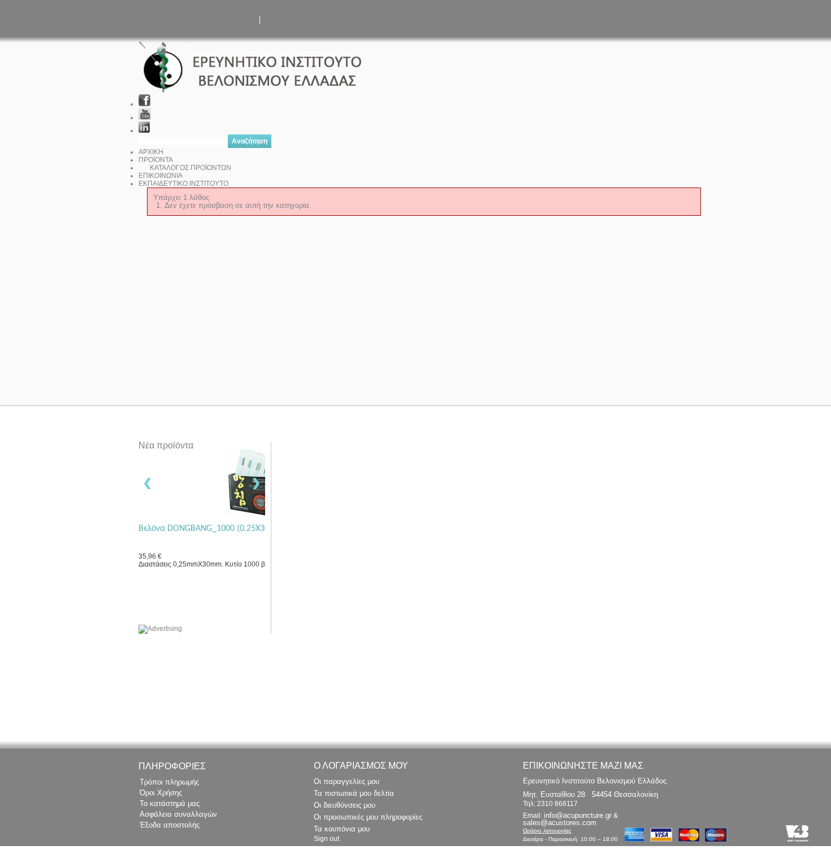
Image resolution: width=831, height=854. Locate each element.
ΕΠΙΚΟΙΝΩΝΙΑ (160, 176)
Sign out (326, 839)
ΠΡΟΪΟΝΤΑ (155, 160)
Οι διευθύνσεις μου (344, 805)
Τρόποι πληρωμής (169, 782)
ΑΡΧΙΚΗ (150, 152)
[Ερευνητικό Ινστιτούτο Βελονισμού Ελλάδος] (415, 67)
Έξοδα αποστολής (170, 825)
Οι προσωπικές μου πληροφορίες (368, 817)
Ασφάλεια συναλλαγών (178, 814)
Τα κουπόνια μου (342, 829)
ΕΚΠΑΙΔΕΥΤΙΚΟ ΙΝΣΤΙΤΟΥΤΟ (183, 184)
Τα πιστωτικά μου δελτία (354, 793)
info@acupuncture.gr (578, 815)
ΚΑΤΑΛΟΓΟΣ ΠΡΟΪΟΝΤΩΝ (190, 168)
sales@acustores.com (559, 822)
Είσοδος (365, 20)
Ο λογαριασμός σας (168, 12)
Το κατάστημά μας (170, 803)
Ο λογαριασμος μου (361, 765)
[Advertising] (160, 629)
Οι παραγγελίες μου (346, 781)
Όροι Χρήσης (161, 792)
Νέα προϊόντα (165, 445)
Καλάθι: (180, 4)
